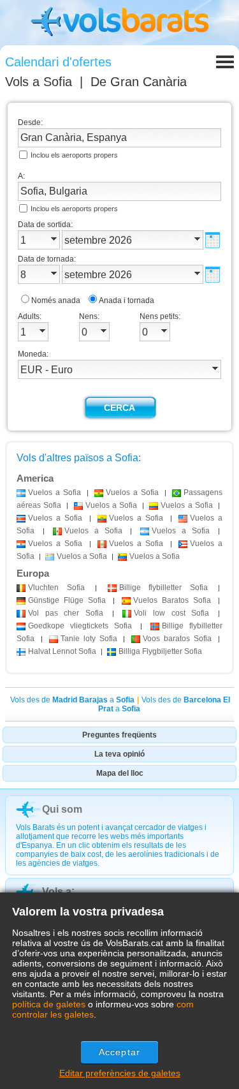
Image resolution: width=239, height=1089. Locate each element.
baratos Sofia (177, 638)
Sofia (56, 587)
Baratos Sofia (172, 600)
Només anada (55, 300)
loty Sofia (89, 638)
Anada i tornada (126, 300)
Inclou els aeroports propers (74, 155)
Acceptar (119, 1052)
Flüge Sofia (67, 600)
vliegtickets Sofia (80, 625)
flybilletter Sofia (163, 587)
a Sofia (54, 492)
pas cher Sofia (65, 613)
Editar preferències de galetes (119, 1073)
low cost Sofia (171, 613)
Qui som (62, 809)
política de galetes (48, 1004)
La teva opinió (119, 754)
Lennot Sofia (62, 651)
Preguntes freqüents (119, 734)
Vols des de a (72, 699)
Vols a (38, 82)
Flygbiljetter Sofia (160, 651)
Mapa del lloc (119, 773)
